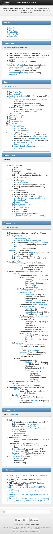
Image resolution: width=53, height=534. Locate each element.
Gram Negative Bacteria (24, 146)
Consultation (14, 457)
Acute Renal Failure (37, 138)
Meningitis (43, 136)
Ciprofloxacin (28, 277)
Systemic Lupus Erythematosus (27, 215)
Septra (27, 329)
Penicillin (33, 272)
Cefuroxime (42, 304)
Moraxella (13, 119)
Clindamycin (19, 111)
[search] (50, 2)
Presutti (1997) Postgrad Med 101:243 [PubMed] (29, 499)
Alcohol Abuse (20, 142)
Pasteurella (13, 107)
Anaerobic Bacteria (17, 125)
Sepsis (35, 136)
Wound (12, 165)
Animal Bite (13, 32)
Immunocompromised (18, 73)
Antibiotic (7, 47)
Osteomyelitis (19, 434)
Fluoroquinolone (31, 287)
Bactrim (43, 327)
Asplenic (31, 140)
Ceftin (37, 308)
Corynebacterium (16, 121)
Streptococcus (15, 113)
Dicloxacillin (29, 109)
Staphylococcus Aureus (18, 115)
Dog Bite (12, 28)
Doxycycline (42, 289)
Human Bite (14, 34)
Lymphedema (19, 200)
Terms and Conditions (31, 524)
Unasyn (17, 439)
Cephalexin (39, 109)
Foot (16, 169)
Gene (16, 459)
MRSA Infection (30, 393)
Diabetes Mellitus (21, 202)
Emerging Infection (22, 134)
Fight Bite (13, 36)
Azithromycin (35, 351)
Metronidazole (25, 293)
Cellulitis (17, 256)
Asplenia (12, 75)
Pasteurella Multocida (18, 96)
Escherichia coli (15, 117)
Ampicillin (25, 439)
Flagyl (39, 312)
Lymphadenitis (33, 424)
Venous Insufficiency (36, 198)
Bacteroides (19, 127)
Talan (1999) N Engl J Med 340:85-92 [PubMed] (28, 500)
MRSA (16, 389)
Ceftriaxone (19, 385)
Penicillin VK (43, 331)
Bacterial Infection (10, 86)
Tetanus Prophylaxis (22, 239)
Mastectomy (24, 208)
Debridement (25, 246)
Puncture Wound (16, 65)
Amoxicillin (18, 264)
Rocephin (29, 385)
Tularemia (18, 395)
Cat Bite (12, 30)
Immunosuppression (22, 204)
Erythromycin (33, 111)
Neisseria (13, 123)
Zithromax (24, 353)
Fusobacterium (20, 129)
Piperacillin (18, 445)
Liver (16, 206)
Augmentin (18, 148)
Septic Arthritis (20, 432)
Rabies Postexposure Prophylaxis (28, 241)
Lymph (17, 424)
